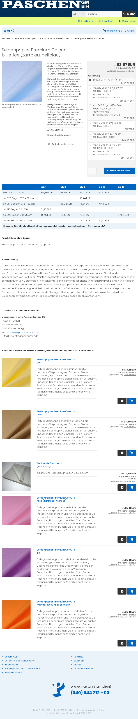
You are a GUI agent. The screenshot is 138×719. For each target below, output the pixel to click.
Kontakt (78, 656)
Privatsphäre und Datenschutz (22, 668)
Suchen (129, 14)
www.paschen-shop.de (25, 332)
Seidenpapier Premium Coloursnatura (56, 413)
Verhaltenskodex (83, 668)
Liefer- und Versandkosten (20, 660)
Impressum (11, 664)
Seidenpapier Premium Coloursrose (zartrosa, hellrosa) (56, 499)
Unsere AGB (11, 656)
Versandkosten (129, 71)
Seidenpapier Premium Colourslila (56, 551)
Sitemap (79, 660)
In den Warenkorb (119, 170)
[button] (79, 14)
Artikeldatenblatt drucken (63, 144)
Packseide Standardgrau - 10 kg (49, 465)
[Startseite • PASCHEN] (45, 4)
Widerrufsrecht (13, 672)
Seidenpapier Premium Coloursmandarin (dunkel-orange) (56, 603)
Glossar (78, 664)
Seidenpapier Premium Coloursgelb (56, 361)
